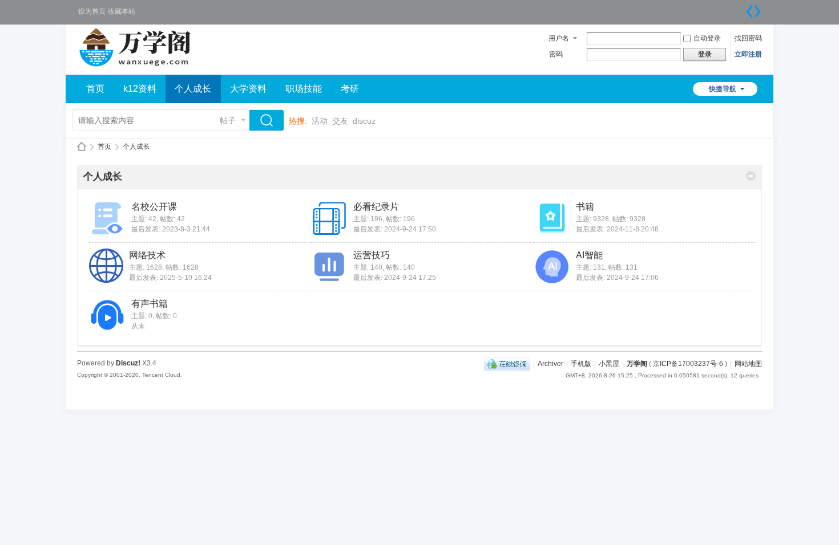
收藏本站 (121, 11)
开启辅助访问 (742, 8)
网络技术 (147, 255)
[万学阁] (137, 68)
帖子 (228, 120)
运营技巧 (371, 255)
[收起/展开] (751, 176)
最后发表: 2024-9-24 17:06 (617, 278)
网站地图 (748, 364)
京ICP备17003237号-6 (688, 364)
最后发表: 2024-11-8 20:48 (617, 229)
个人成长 (193, 88)
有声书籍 (149, 303)
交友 (340, 120)
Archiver (550, 364)
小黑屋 (609, 364)
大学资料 (248, 88)
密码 (556, 54)
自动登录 (707, 38)
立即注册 (748, 54)
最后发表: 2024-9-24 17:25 (394, 278)
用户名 (558, 38)
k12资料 (139, 88)
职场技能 (303, 88)
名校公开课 (154, 207)
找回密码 (748, 38)
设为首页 (92, 11)
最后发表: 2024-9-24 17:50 (394, 229)
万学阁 (81, 147)
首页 (95, 88)
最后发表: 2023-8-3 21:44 (170, 229)
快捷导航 (722, 89)
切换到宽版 (753, 11)
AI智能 (589, 255)
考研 (350, 88)
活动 (320, 120)
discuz (364, 120)
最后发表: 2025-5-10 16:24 (170, 278)
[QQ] (507, 364)
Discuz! (128, 363)
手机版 (581, 364)
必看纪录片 (376, 207)
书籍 (585, 207)
